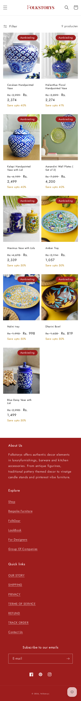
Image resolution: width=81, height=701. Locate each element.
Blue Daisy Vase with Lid (19, 402)
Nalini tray (13, 326)
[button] (5, 7)
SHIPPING (15, 585)
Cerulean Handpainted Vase (20, 86)
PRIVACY (14, 594)
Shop (11, 502)
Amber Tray (52, 248)
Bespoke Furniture (20, 511)
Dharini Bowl (52, 326)
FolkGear (14, 521)
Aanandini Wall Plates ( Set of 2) (59, 168)
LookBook (14, 530)
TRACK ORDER (18, 622)
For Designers (17, 539)
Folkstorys (44, 693)
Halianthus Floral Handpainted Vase (56, 86)
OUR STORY (16, 575)
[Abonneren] (67, 659)
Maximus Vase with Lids (21, 248)
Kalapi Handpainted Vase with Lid (19, 168)
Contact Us (15, 632)
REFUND (14, 613)
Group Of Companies (23, 549)
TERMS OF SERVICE (22, 604)
